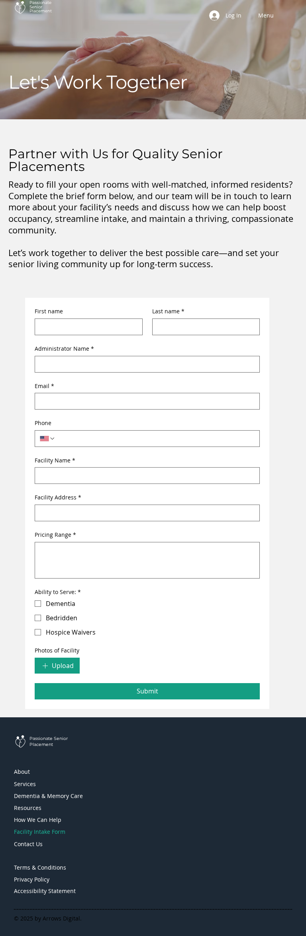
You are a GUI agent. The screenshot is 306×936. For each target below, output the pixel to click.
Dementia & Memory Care (48, 796)
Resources (27, 808)
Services (25, 784)
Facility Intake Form (39, 831)
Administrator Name (64, 348)
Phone (43, 423)
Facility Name (55, 460)
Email (44, 386)
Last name (168, 311)
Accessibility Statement (45, 891)
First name (49, 311)
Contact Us (28, 844)
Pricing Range (55, 534)
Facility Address (58, 497)
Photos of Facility (57, 650)
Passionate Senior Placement (40, 7)
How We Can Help (37, 819)
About (22, 771)
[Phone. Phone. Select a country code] (47, 438)
